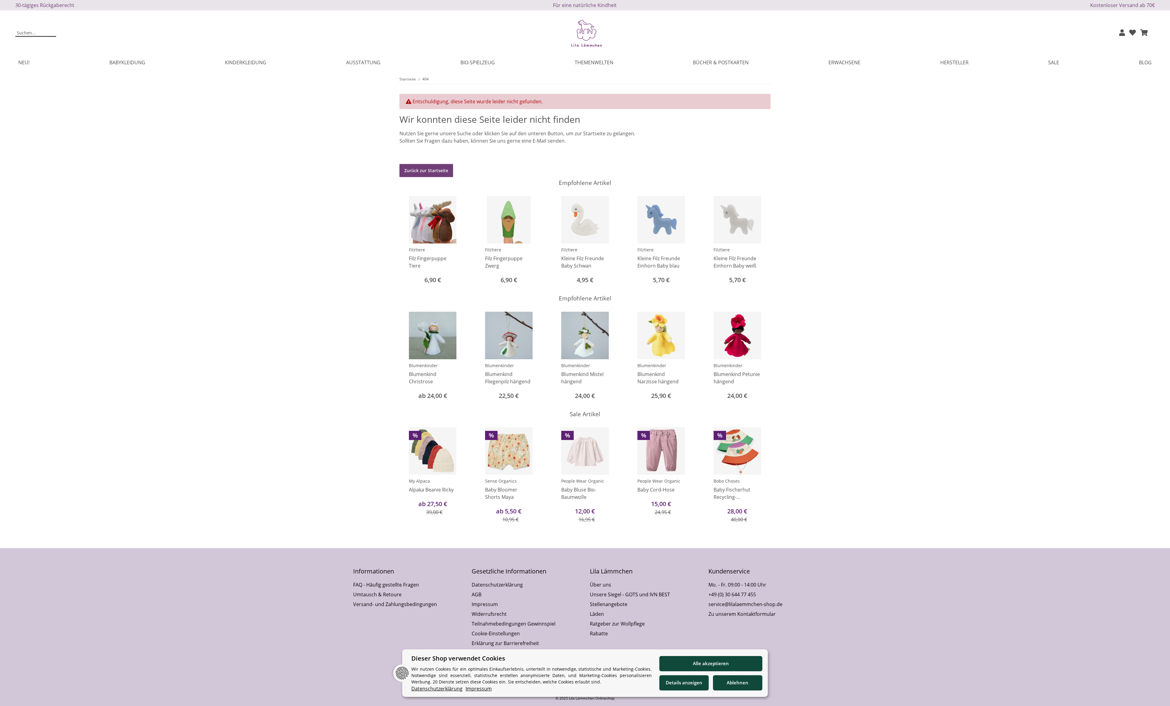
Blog (1145, 62)
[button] (1122, 33)
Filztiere (417, 250)
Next (761, 240)
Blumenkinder (423, 365)
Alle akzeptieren (711, 663)
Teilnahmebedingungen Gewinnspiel (513, 623)
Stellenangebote (608, 604)
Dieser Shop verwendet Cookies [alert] (458, 658)
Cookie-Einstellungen (496, 633)
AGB (476, 594)
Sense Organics (501, 481)
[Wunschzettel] (1132, 33)
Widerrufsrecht (489, 614)
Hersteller (954, 62)
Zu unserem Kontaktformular (742, 614)
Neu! (24, 62)
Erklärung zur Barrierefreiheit (505, 643)
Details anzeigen (684, 682)
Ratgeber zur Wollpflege (617, 623)
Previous (410, 240)
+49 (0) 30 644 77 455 (732, 594)
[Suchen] (52, 33)
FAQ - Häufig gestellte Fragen (386, 584)
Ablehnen (737, 682)
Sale (1053, 62)
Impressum (485, 604)
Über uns (600, 584)
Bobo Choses (727, 481)
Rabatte (599, 633)
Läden (597, 614)
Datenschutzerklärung (497, 584)
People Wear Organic (582, 481)
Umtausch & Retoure (377, 594)
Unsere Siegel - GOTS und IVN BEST (630, 594)
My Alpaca (419, 481)
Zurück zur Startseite (426, 170)
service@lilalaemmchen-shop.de (745, 604)
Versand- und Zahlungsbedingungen (395, 604)
